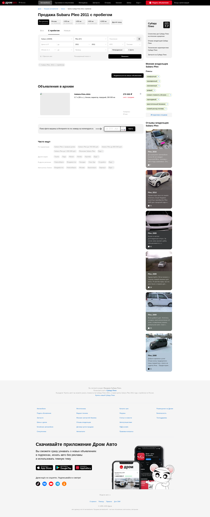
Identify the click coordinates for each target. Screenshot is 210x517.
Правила (109, 501)
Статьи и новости (126, 418)
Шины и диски (42, 422)
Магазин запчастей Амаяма (86, 418)
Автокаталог (80, 431)
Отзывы (108, 3)
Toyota (56, 156)
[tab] (42, 31)
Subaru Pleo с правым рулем (64, 147)
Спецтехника (41, 431)
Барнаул (102, 167)
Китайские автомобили (45, 427)
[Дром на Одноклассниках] (64, 484)
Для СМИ (117, 501)
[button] (100, 151)
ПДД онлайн (124, 427)
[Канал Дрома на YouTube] (51, 484)
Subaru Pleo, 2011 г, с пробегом (52, 65)
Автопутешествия (126, 422)
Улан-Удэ (92, 162)
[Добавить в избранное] (140, 94)
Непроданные (117, 50)
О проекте (93, 501)
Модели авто (104, 495)
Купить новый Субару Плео (105, 395)
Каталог (119, 3)
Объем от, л (45, 50)
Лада (64, 156)
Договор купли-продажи (85, 427)
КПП (111, 44)
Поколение (113, 39)
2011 (77, 44)
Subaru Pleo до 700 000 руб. (88, 147)
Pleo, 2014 (152, 192)
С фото (131, 50)
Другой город (117, 22)
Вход (181, 3)
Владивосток (71, 162)
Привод (78, 50)
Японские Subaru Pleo (87, 151)
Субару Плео (152, 25)
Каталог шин (124, 408)
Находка (82, 162)
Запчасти (96, 3)
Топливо (130, 44)
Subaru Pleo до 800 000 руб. (112, 147)
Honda (79, 156)
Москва (22, 2)
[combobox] (56, 39)
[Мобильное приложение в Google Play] (64, 467)
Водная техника (82, 413)
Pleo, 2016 (152, 152)
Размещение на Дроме (165, 408)
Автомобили (45, 3)
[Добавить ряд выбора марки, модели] (139, 39)
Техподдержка (162, 418)
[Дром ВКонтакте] (44, 484)
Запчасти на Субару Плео (157, 55)
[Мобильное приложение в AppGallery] (83, 467)
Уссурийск (102, 162)
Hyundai (88, 156)
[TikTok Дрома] (38, 484)
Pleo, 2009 (152, 233)
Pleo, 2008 (152, 355)
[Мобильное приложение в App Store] (44, 467)
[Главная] (9, 2)
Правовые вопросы (126, 431)
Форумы (122, 413)
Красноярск (92, 167)
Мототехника (81, 408)
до (58, 50)
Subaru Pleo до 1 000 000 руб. (65, 151)
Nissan (71, 156)
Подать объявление (44, 413)
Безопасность (161, 413)
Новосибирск (59, 162)
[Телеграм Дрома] (57, 484)
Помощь (101, 501)
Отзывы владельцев (83, 422)
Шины (129, 3)
